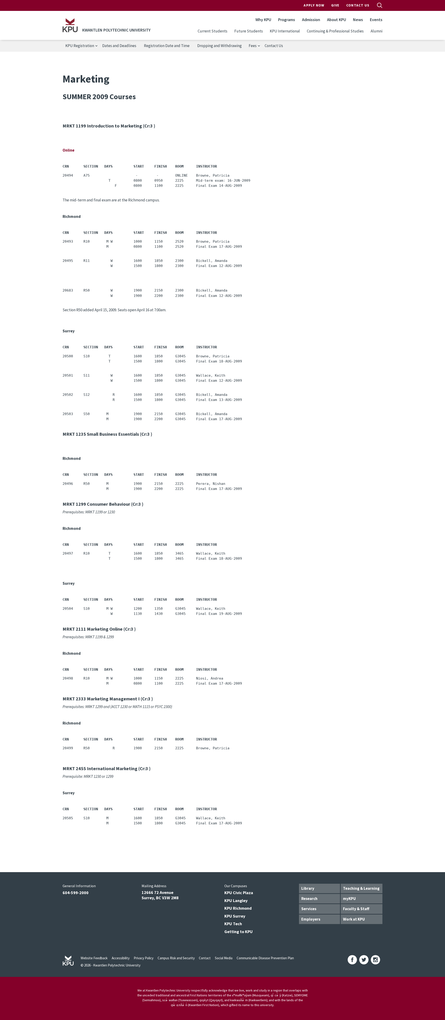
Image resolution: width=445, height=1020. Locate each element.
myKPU (349, 898)
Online (68, 150)
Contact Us (357, 5)
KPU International (285, 31)
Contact (205, 958)
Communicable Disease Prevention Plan (265, 958)
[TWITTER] (364, 959)
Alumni (376, 31)
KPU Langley (236, 900)
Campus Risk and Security (176, 958)
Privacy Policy (143, 958)
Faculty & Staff (356, 908)
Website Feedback (94, 958)
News (358, 19)
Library (307, 888)
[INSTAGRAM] (375, 959)
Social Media (223, 958)
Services (308, 908)
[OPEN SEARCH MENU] (379, 5)
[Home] (70, 25)
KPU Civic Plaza (238, 892)
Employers (310, 919)
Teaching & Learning (361, 888)
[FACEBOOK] (352, 959)
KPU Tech (233, 923)
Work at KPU (354, 919)
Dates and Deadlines (119, 45)
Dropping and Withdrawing (219, 45)
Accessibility (121, 958)
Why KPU (263, 19)
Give (335, 5)
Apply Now (314, 5)
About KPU (336, 19)
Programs (286, 19)
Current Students (212, 31)
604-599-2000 (76, 892)
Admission (311, 19)
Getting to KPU (238, 931)
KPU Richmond (238, 908)
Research (309, 898)
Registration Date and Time (167, 45)
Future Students (248, 31)
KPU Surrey (234, 916)
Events (376, 19)
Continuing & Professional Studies (335, 31)
